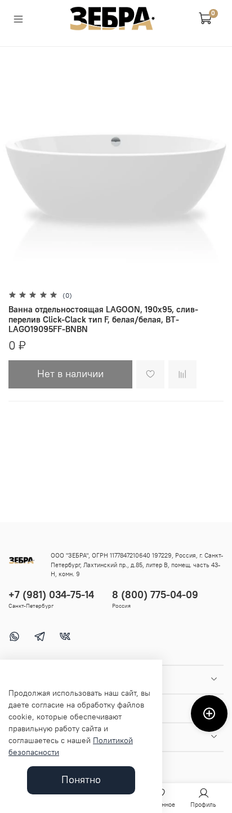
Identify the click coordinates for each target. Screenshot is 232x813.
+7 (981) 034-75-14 (51, 594)
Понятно (81, 780)
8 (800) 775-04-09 (155, 594)
